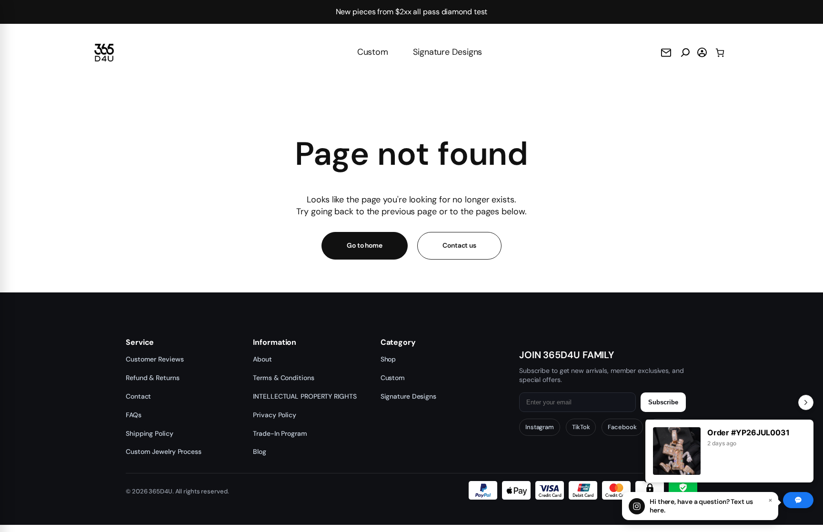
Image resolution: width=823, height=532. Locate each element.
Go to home (364, 245)
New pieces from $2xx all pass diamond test (412, 12)
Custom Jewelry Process (163, 451)
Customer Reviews (154, 359)
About (262, 359)
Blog (259, 451)
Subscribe (663, 402)
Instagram (539, 427)
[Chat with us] (798, 500)
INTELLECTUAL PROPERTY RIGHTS (304, 396)
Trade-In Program (280, 433)
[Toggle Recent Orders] (805, 402)
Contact (138, 396)
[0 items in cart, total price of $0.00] (720, 52)
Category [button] (398, 342)
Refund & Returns (152, 377)
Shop (388, 359)
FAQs (133, 415)
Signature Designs (447, 52)
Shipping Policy (149, 433)
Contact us (459, 245)
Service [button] (140, 342)
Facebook (622, 427)
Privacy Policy (274, 415)
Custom (372, 52)
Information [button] (274, 342)
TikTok (581, 427)
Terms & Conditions (283, 377)
